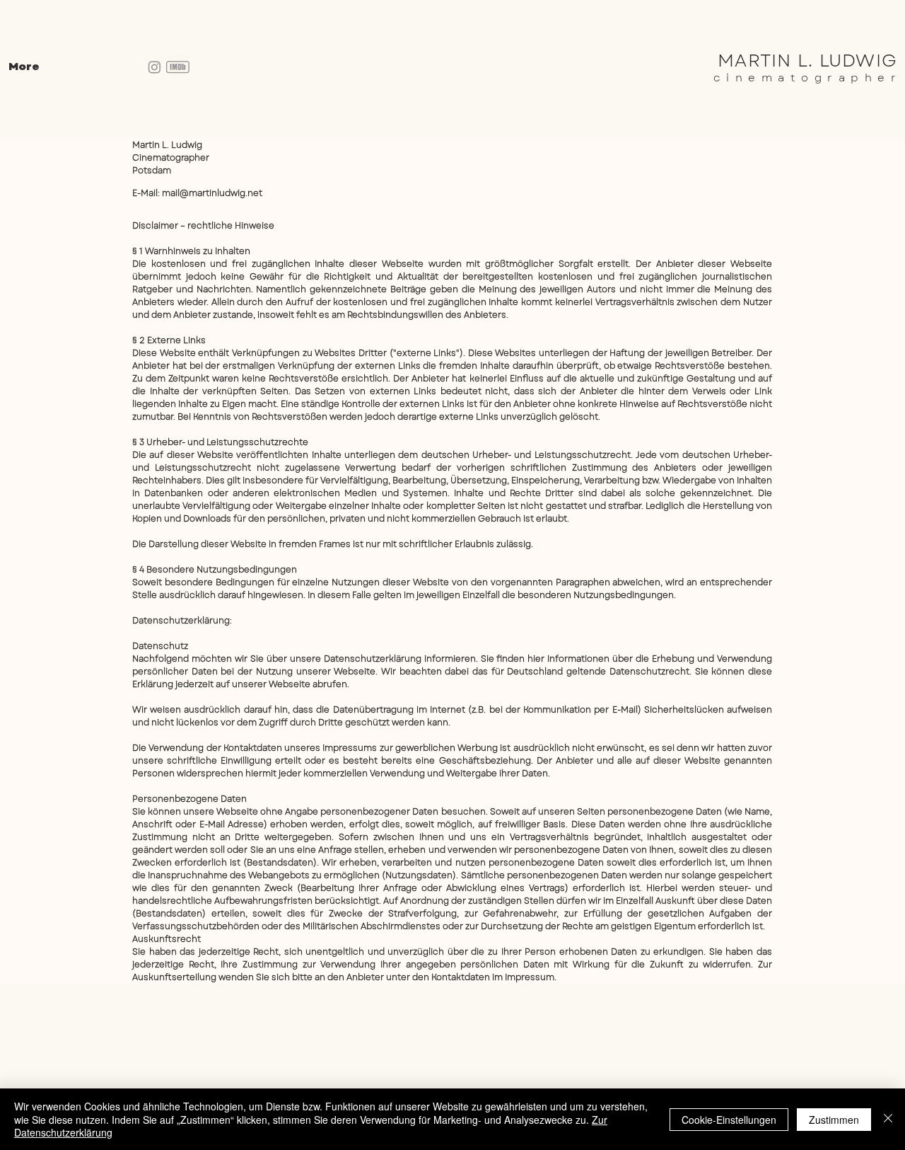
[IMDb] (177, 67)
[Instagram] (154, 67)
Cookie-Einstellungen (729, 1119)
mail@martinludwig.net (212, 193)
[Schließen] (888, 1119)
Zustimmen (834, 1119)
